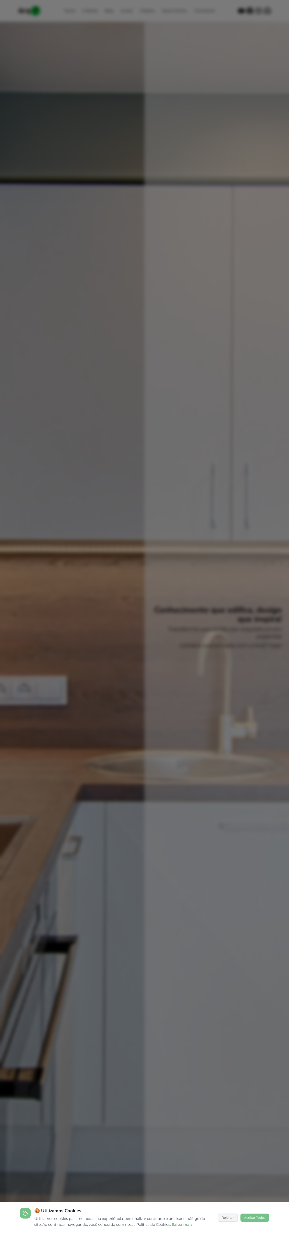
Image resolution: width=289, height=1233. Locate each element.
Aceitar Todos (255, 1218)
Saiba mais (182, 1224)
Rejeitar (228, 1218)
